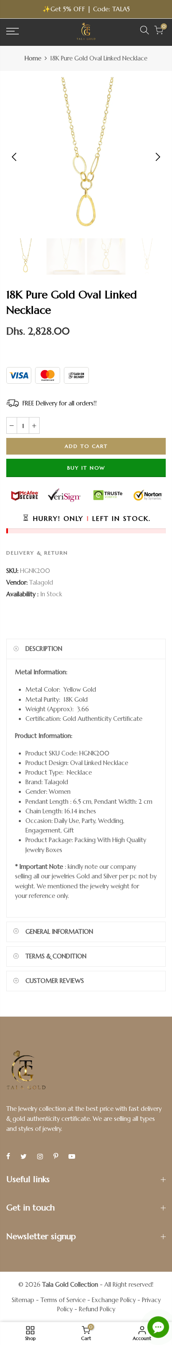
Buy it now (86, 468)
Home (33, 58)
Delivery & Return (37, 553)
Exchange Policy (114, 1300)
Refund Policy (97, 1309)
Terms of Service (63, 1300)
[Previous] (15, 156)
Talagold (41, 582)
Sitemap (23, 1300)
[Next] (157, 156)
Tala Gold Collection (70, 1284)
